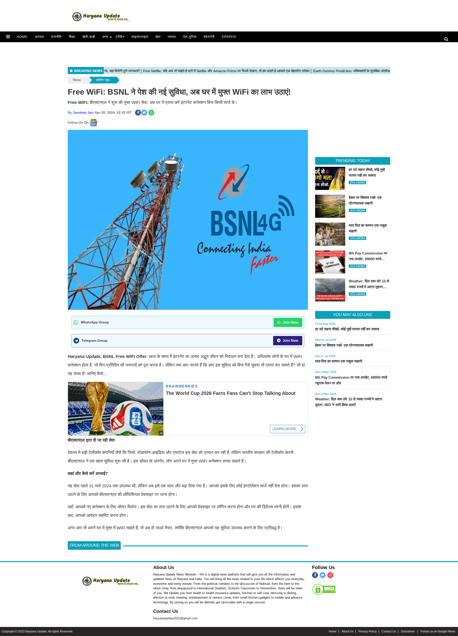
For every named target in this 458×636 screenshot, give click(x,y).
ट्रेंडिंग (119, 37)
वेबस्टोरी (209, 37)
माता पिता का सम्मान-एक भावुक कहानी (338, 361)
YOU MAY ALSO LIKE (352, 314)
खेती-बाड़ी (88, 37)
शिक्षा (72, 37)
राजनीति (56, 37)
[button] (8, 36)
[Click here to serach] (447, 39)
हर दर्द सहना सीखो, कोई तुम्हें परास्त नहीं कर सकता (347, 329)
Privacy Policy (368, 631)
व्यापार (172, 37)
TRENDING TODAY (352, 160)
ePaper (229, 37)
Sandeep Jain (83, 112)
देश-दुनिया (190, 37)
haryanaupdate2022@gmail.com (175, 618)
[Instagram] (330, 575)
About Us (163, 567)
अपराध (39, 37)
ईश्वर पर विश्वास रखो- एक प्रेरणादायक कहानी (344, 345)
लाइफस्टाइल (139, 37)
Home (22, 37)
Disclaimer (408, 631)
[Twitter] (323, 575)
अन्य (105, 37)
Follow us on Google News (438, 631)
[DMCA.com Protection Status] (324, 589)
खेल (158, 37)
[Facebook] (315, 575)
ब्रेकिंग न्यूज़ (102, 80)
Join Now (290, 322)
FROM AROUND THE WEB (94, 545)
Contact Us (165, 611)
